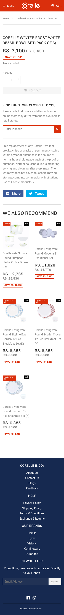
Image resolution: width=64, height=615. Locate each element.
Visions (32, 543)
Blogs (32, 483)
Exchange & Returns (32, 518)
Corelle (32, 533)
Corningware (32, 548)
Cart (58, 5)
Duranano (32, 554)
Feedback (32, 488)
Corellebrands (35, 608)
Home (6, 18)
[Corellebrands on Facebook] (28, 598)
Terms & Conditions (32, 513)
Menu (10, 5)
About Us (32, 472)
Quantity (7, 73)
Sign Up (55, 581)
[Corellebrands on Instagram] (34, 598)
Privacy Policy (32, 503)
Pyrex (32, 538)
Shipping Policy (32, 508)
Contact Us (32, 478)
